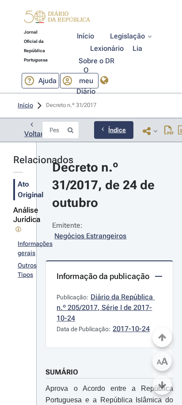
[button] (57, 18)
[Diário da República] (57, 19)
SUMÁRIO (62, 372)
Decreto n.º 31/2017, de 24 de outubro (105, 185)
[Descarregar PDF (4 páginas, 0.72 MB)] (169, 130)
